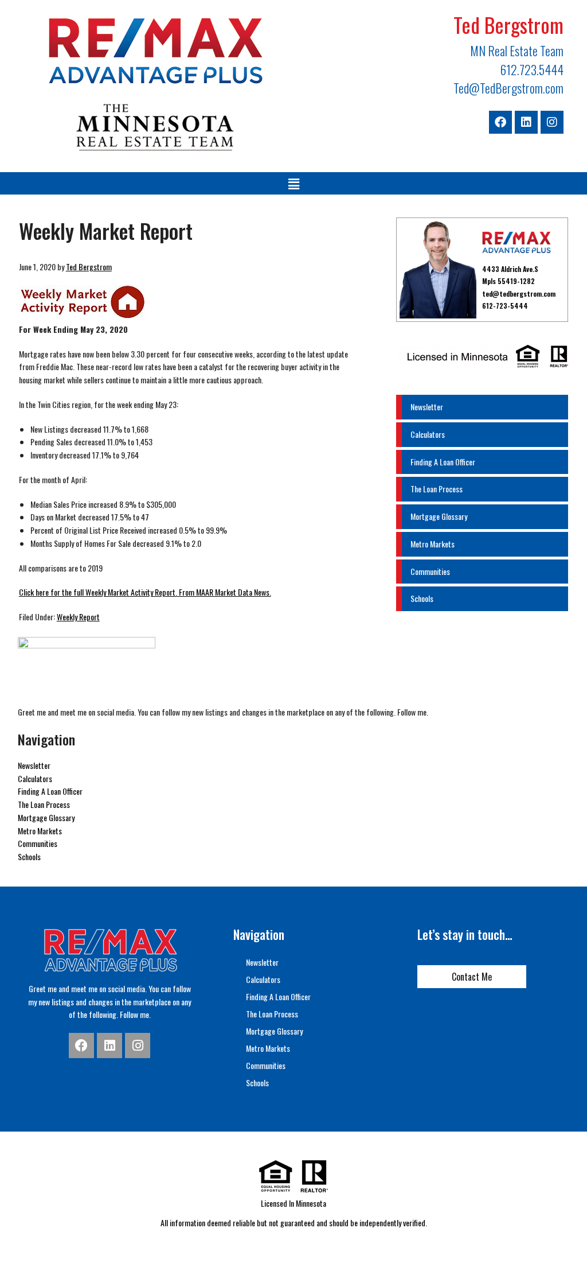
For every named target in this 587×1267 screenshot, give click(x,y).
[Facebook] (500, 122)
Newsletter (426, 407)
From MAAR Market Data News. (224, 592)
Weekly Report (78, 617)
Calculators (427, 434)
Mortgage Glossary (438, 516)
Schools (421, 598)
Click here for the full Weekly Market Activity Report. (98, 592)
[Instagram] (552, 122)
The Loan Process (436, 489)
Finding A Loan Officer (442, 462)
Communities (430, 571)
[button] (293, 183)
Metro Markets (432, 544)
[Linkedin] (526, 122)
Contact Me (472, 977)
